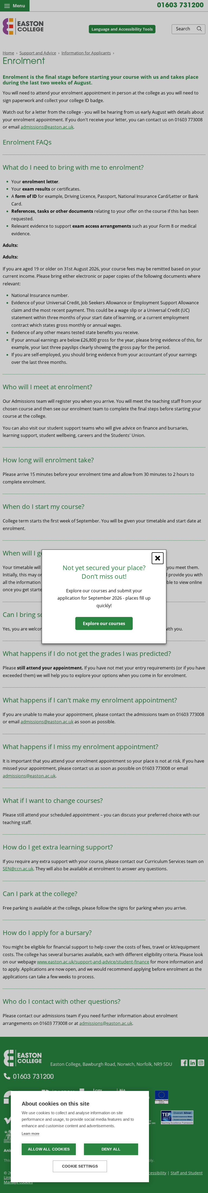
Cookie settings (80, 1166)
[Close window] (157, 558)
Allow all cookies (49, 1149)
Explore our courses (104, 623)
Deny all (111, 1149)
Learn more (30, 1134)
